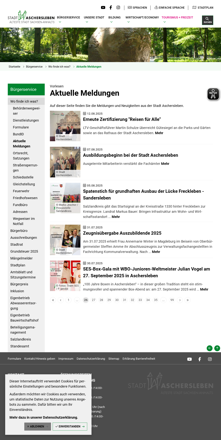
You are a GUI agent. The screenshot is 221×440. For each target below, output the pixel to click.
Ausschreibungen (23, 238)
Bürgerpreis (19, 284)
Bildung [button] (114, 17)
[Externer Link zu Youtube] (102, 8)
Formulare (21, 127)
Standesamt (19, 346)
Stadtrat (16, 244)
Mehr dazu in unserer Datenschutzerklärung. (43, 417)
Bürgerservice (34, 66)
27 (93, 300)
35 (155, 300)
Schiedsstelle (23, 177)
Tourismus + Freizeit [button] (177, 17)
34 (148, 300)
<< (53, 300)
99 (172, 300)
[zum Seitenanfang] (217, 348)
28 (101, 300)
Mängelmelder (21, 258)
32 (132, 300)
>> (188, 300)
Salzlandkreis (20, 339)
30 (117, 300)
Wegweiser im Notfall (24, 221)
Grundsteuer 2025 (24, 251)
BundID (18, 134)
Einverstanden (69, 426)
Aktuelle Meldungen (88, 66)
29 (109, 300)
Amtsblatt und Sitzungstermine (23, 274)
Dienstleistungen (26, 120)
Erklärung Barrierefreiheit (139, 358)
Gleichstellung (24, 184)
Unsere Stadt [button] (94, 17)
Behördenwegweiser (26, 111)
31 (124, 300)
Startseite (14, 66)
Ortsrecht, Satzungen (21, 155)
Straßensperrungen (25, 167)
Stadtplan (205, 7)
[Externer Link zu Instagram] (117, 8)
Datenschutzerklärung (91, 358)
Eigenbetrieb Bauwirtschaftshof (24, 317)
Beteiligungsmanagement (22, 329)
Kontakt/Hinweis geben (39, 358)
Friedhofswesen (25, 198)
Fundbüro (20, 205)
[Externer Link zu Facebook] (110, 8)
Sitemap (113, 358)
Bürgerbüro (18, 231)
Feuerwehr (21, 191)
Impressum (65, 358)
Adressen (20, 212)
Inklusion (17, 291)
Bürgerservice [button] (68, 17)
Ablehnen (37, 426)
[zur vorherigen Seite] (210, 348)
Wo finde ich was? (59, 66)
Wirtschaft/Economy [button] (142, 17)
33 (140, 300)
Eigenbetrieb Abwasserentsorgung (23, 303)
